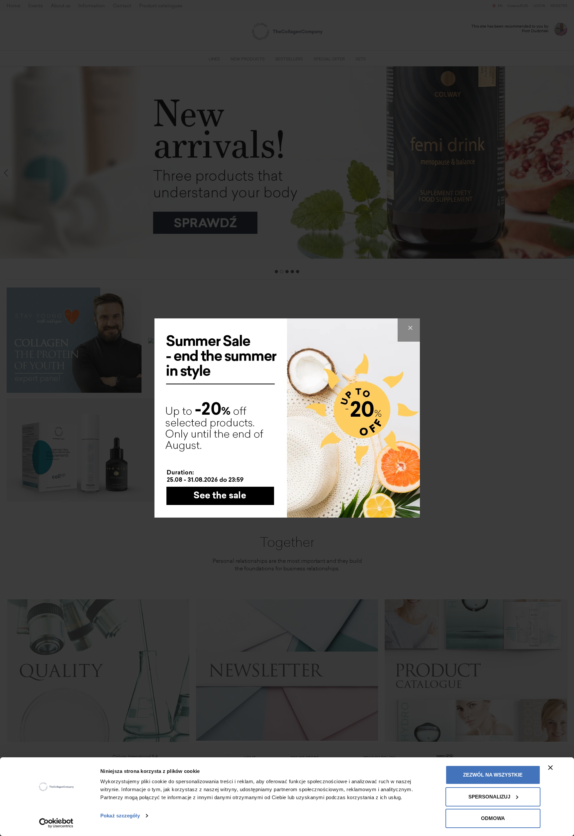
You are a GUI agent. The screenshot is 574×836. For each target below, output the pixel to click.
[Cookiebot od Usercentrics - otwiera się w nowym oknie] (56, 823)
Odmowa (493, 818)
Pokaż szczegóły (120, 815)
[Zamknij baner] (550, 767)
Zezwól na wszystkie (493, 775)
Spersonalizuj (489, 796)
